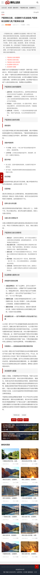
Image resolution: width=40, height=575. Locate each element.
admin (5, 25)
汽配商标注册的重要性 (13, 57)
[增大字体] (38, 12)
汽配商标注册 (16, 415)
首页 (10, 8)
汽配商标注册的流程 (13, 60)
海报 (20, 420)
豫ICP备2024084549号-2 (9, 572)
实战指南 (24, 415)
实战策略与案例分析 (13, 64)
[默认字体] (36, 12)
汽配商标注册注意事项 (13, 62)
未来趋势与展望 (11, 67)
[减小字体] (34, 12)
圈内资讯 (15, 8)
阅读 (14, 420)
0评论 (28, 25)
